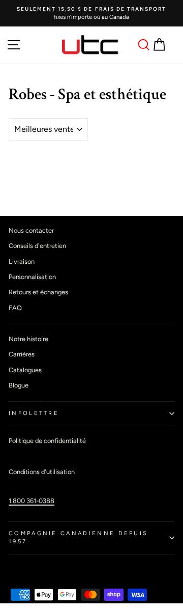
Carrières (22, 354)
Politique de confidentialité (47, 441)
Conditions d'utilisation (42, 472)
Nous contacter (31, 230)
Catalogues (25, 370)
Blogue (18, 385)
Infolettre (34, 413)
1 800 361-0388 (31, 501)
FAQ (15, 308)
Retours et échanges (38, 292)
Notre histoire (28, 339)
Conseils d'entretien (37, 245)
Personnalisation (32, 277)
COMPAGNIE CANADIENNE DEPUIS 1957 (78, 537)
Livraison (22, 261)
